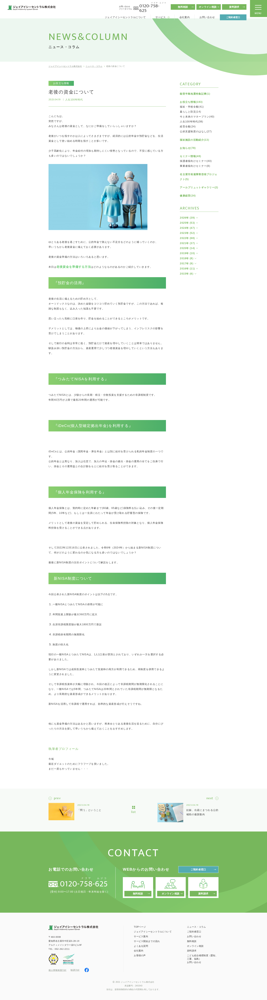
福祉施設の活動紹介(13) (194, 140)
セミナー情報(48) (190, 156)
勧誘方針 (75, 970)
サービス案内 (141, 936)
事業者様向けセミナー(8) (195, 166)
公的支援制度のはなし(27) (196, 131)
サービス (160, 17)
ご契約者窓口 (233, 17)
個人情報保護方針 (57, 970)
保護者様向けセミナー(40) (196, 161)
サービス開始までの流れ (147, 941)
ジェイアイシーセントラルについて (125, 17)
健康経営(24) (188, 195)
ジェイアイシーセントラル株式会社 (65, 66)
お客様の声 (140, 955)
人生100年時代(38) (191, 121)
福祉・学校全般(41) (192, 106)
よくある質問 (141, 946)
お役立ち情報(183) (191, 102)
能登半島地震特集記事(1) (195, 93)
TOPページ (140, 926)
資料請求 (234, 7)
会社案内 (184, 17)
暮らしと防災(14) (190, 111)
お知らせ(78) (188, 148)
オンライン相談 (207, 7)
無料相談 (183, 7)
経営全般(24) (188, 126)
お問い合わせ (207, 17)
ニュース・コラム (94, 66)
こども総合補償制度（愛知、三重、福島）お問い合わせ (202, 959)
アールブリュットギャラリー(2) (199, 187)
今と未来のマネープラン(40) (197, 116)
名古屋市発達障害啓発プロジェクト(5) (198, 177)
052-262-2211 (62, 949)
